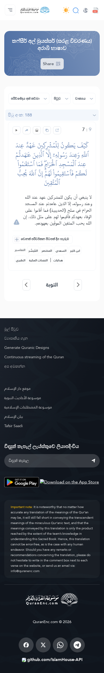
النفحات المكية (38, 260)
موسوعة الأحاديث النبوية (22, 397)
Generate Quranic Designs (26, 347)
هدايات (58, 260)
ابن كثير (75, 251)
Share (49, 64)
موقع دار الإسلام (17, 388)
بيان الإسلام (13, 416)
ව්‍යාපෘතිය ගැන (16, 338)
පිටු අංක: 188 (20, 115)
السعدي (61, 251)
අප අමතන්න (14, 366)
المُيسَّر (33, 251)
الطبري (20, 260)
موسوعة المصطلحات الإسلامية (28, 407)
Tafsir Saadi (13, 425)
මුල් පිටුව (11, 329)
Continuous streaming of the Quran (34, 356)
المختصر (47, 251)
